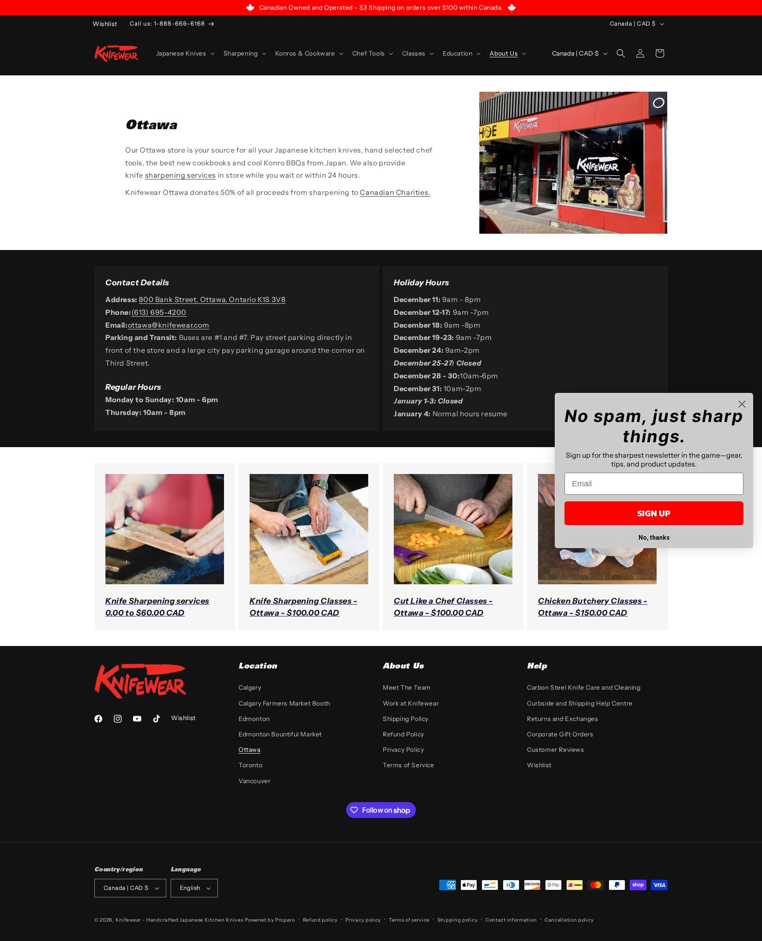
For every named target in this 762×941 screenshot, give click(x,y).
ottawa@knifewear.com (168, 325)
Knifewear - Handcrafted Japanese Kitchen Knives (179, 920)
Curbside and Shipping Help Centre (580, 703)
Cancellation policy (569, 920)
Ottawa (250, 750)
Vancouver (254, 781)
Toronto (250, 765)
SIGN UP (654, 513)
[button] (184, 53)
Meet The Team (407, 687)
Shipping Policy (406, 719)
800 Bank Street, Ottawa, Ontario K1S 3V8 (212, 299)
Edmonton (254, 719)
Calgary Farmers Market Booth (284, 703)
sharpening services (180, 175)
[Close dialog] (742, 404)
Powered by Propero (270, 920)
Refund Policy (403, 734)
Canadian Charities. (395, 192)
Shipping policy (457, 920)
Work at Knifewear (411, 703)
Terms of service (409, 920)
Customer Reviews (555, 750)
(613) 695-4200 (159, 312)
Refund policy (320, 920)
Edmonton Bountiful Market (280, 734)
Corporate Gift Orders (560, 734)
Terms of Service (408, 765)
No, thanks (654, 537)
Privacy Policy (403, 750)
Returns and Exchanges (562, 719)
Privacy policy (363, 920)
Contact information (511, 920)
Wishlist (539, 765)
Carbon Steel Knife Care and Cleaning (584, 687)
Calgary (250, 687)
